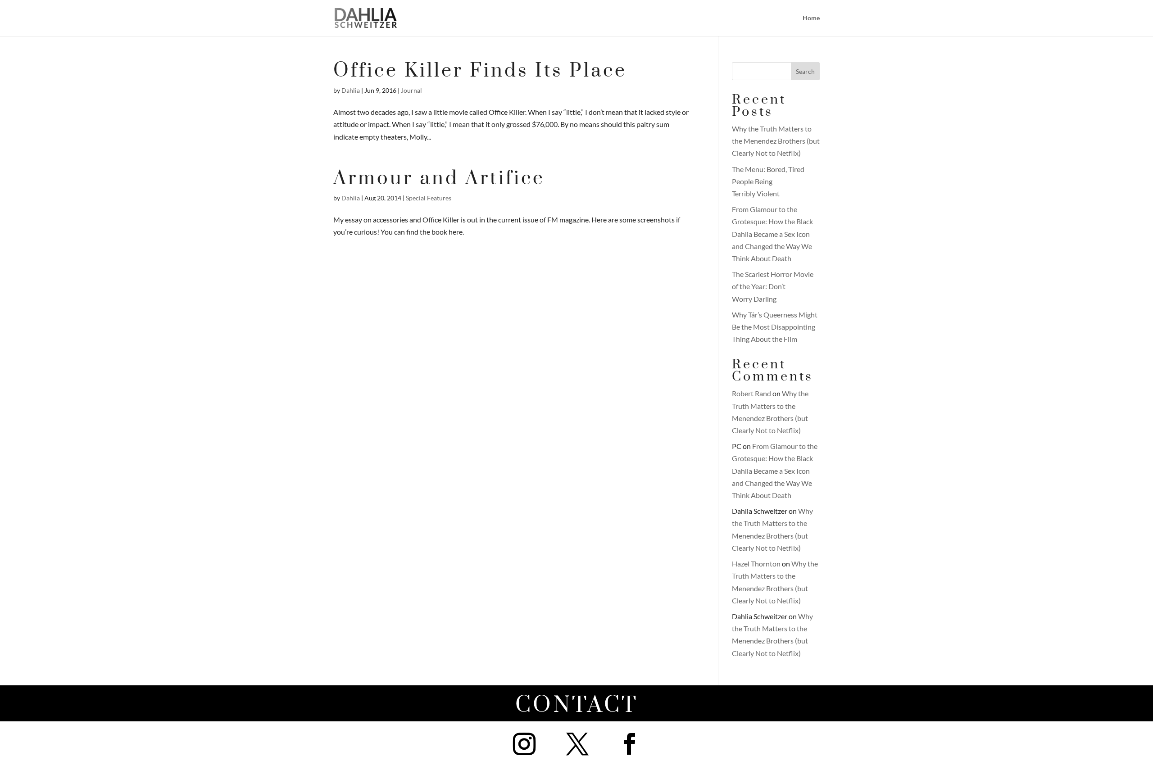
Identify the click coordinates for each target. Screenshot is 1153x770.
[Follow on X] (577, 743)
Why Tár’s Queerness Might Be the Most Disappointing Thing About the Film (774, 326)
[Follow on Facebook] (629, 743)
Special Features (428, 198)
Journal (411, 90)
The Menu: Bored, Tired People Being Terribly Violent (768, 181)
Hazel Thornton (756, 563)
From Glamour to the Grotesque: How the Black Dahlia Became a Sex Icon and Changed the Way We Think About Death (772, 234)
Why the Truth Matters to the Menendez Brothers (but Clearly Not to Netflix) (776, 140)
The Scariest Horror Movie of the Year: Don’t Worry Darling (772, 286)
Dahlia (350, 90)
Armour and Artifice (439, 178)
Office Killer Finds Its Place (480, 71)
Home (811, 18)
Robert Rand (751, 393)
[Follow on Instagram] (524, 743)
